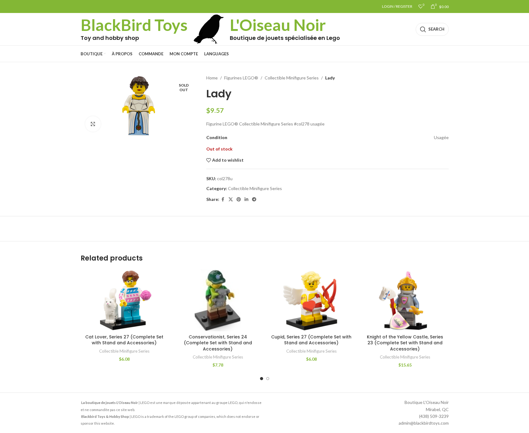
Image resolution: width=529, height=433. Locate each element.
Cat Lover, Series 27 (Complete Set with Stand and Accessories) (124, 340)
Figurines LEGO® (241, 77)
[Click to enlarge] (93, 124)
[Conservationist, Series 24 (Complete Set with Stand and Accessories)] (218, 300)
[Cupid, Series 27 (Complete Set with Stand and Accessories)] (311, 300)
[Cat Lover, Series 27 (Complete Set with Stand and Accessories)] (124, 300)
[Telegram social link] (254, 199)
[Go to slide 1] (261, 378)
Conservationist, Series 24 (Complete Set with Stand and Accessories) (218, 343)
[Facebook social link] (223, 199)
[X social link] (231, 199)
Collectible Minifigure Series (292, 77)
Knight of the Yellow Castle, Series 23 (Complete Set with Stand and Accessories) (405, 343)
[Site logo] (209, 28)
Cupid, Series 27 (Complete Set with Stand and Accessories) (311, 340)
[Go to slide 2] (267, 378)
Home (212, 77)
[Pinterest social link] (239, 199)
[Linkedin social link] (246, 199)
